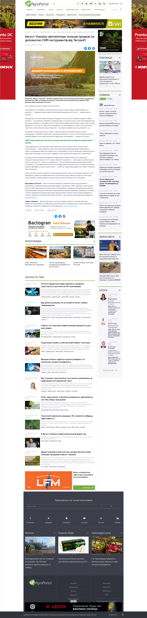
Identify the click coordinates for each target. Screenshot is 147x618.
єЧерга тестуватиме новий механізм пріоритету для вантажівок (66, 326)
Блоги (51, 10)
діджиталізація (52, 210)
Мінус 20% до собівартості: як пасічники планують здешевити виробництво (110, 257)
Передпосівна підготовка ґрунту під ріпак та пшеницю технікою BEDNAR (110, 278)
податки (43, 351)
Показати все (108, 370)
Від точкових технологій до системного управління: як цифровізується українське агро (66, 379)
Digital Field (64, 427)
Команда (107, 583)
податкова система (69, 351)
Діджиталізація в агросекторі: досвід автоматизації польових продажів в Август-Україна (66, 453)
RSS (106, 595)
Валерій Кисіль (53, 440)
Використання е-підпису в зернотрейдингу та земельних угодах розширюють (63, 360)
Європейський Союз (46, 410)
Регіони (41, 15)
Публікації (73, 587)
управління (68, 391)
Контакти (107, 591)
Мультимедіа (100, 10)
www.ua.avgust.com (70, 206)
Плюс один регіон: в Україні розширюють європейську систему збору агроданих (67, 398)
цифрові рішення (56, 296)
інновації (53, 317)
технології (43, 319)
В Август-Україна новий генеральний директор (63, 434)
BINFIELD (58, 427)
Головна (27, 32)
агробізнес (43, 391)
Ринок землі (50, 15)
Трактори (78, 296)
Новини (35, 32)
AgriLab (43, 427)
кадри (59, 440)
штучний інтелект (86, 317)
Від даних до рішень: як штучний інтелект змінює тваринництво (64, 303)
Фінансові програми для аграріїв (89, 15)
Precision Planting (50, 427)
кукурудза (82, 427)
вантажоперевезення (46, 336)
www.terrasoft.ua (31, 197)
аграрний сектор (45, 317)
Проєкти (60, 10)
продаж (49, 372)
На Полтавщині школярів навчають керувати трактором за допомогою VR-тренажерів (62, 285)
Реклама (107, 587)
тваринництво (59, 317)
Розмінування (60, 15)
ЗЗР (42, 466)
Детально (86, 488)
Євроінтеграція (31, 15)
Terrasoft (28, 210)
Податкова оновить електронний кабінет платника (65, 342)
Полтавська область (46, 296)
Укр (53, 4)
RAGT (69, 427)
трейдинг (43, 372)
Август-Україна (39, 210)
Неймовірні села (72, 10)
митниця (73, 336)
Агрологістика (71, 15)
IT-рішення (74, 391)
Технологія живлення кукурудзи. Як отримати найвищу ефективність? (67, 417)
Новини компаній (45, 32)
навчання (72, 296)
